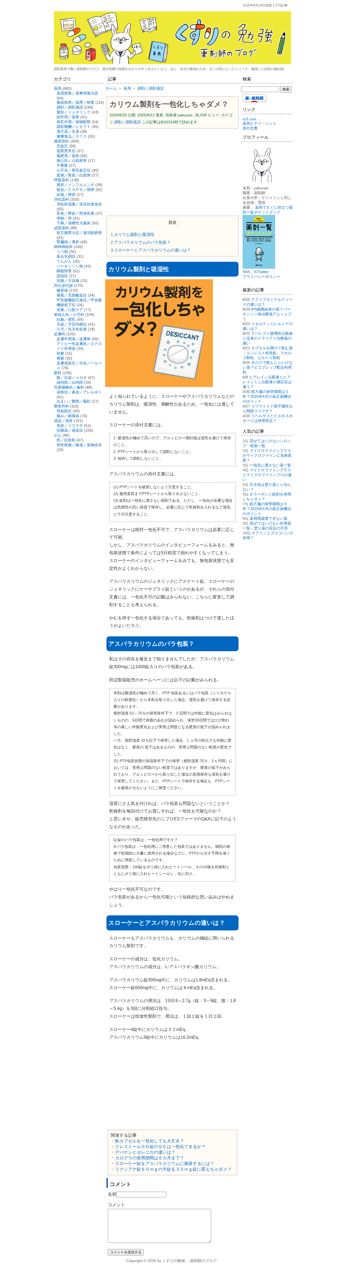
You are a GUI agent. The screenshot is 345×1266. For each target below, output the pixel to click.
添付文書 (250, 128)
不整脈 (62, 165)
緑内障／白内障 (70, 382)
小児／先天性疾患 (72, 329)
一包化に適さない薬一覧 (270, 465)
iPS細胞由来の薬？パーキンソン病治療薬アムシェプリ (267, 314)
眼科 (57, 373)
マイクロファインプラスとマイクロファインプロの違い (267, 475)
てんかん (64, 261)
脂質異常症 (66, 151)
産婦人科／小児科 (69, 314)
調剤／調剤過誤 (127, 122)
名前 (112, 1194)
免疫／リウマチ (70, 425)
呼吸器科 (61, 180)
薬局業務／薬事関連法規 (77, 93)
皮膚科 (59, 334)
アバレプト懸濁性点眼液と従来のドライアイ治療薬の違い (268, 338)
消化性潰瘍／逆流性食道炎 (79, 204)
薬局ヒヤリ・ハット (260, 123)
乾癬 (60, 353)
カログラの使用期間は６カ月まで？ (149, 1158)
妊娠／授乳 (66, 319)
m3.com (249, 119)
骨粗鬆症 (64, 411)
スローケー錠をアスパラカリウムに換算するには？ (164, 1163)
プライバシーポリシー (261, 276)
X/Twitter (261, 272)
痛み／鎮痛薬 (68, 416)
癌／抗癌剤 (66, 440)
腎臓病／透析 (68, 242)
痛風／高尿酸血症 (72, 295)
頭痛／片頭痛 (68, 280)
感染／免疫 (63, 420)
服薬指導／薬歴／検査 (75, 102)
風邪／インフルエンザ (75, 185)
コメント (116, 1204)
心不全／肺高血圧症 (74, 170)
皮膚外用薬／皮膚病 (74, 339)
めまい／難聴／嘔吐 (74, 401)
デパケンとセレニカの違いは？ (145, 1152)
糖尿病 (62, 290)
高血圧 (62, 146)
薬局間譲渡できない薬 (268, 518)
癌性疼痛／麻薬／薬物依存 (79, 445)
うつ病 (62, 251)
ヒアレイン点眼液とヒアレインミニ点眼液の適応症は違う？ (267, 382)
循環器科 (61, 141)
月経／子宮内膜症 (72, 324)
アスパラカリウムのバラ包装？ (141, 242)
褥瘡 (60, 358)
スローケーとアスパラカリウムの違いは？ (151, 250)
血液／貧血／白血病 (74, 175)
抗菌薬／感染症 (70, 430)
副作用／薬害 (68, 117)
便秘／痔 (64, 218)
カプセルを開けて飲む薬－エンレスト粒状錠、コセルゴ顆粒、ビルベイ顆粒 (268, 353)
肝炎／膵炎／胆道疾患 (75, 213)
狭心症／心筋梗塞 (72, 160)
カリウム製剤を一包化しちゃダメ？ (169, 104)
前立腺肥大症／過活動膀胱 (79, 233)
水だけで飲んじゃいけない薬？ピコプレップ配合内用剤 (268, 367)
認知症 (62, 276)
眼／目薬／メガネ (72, 377)
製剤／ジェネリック (74, 112)
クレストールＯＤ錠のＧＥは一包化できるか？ (160, 1146)
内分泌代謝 (63, 285)
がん (57, 435)
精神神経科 (63, 247)
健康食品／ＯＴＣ (72, 136)
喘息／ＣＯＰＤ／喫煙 (75, 189)
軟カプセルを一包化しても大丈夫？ (149, 1141)
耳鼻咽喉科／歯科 (69, 387)
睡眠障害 (64, 271)
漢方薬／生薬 (68, 131)
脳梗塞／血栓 (68, 156)
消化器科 (61, 199)
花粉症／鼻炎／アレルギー (79, 392)
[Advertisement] (172, 171)
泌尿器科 (61, 228)
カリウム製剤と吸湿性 (132, 234)
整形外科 (61, 406)
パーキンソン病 (70, 266)
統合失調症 (66, 256)
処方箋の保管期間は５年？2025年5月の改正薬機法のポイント (267, 396)
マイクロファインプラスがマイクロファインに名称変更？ (267, 455)
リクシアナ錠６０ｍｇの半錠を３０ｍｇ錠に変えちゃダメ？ (173, 1169)
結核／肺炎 (66, 194)
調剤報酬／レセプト (74, 126)
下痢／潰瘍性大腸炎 (74, 223)
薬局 (57, 88)
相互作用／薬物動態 (74, 122)
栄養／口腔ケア (70, 310)
